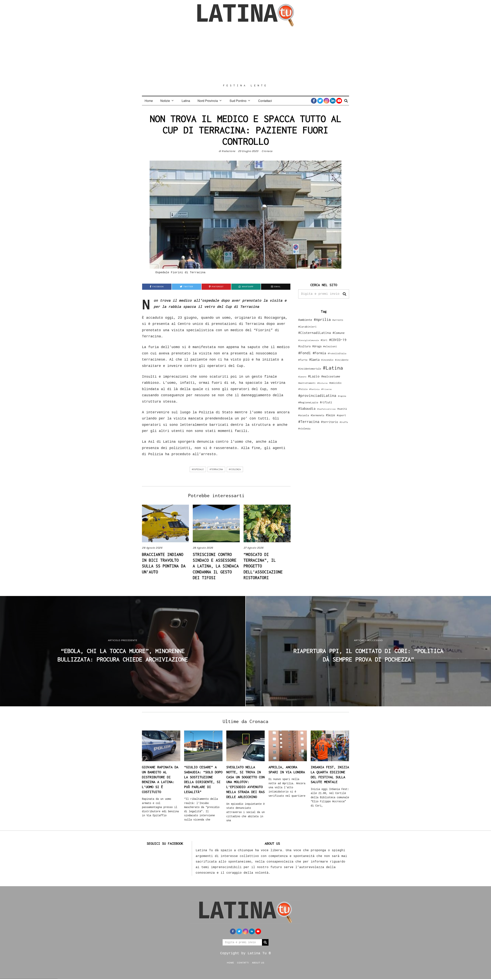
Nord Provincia (208, 100)
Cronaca (267, 151)
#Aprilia (322, 319)
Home (149, 100)
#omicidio (335, 382)
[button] (344, 294)
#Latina (333, 368)
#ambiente (305, 319)
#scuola (303, 415)
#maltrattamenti (307, 383)
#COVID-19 (337, 340)
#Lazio (314, 376)
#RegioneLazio (308, 402)
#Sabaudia (307, 408)
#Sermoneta (317, 415)
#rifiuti (326, 402)
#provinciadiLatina (317, 395)
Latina (186, 100)
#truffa (344, 422)
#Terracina (216, 469)
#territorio (329, 421)
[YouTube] (339, 101)
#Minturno (322, 383)
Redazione (228, 151)
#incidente (341, 359)
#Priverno (326, 389)
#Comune (339, 332)
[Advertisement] (245, 55)
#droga (316, 346)
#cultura (304, 346)
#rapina (342, 396)
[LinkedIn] (333, 101)
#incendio (327, 359)
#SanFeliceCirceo (326, 409)
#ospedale (198, 469)
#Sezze (330, 415)
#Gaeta (314, 359)
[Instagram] (326, 101)
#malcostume (330, 376)
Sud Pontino (238, 100)
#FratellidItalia (337, 353)
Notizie (165, 100)
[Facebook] (314, 101)
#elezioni (330, 346)
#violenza (235, 469)
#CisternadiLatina (314, 333)
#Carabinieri (307, 326)
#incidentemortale (309, 368)
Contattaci (265, 100)
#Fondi (304, 353)
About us (258, 962)
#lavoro (302, 377)
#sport (341, 415)
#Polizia (302, 389)
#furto (302, 359)
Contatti (243, 962)
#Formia (319, 353)
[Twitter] (320, 101)
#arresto (337, 320)
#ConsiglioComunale (308, 340)
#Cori (324, 340)
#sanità (342, 408)
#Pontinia (314, 389)
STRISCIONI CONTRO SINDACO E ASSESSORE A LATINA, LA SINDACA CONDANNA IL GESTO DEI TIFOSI (216, 566)
